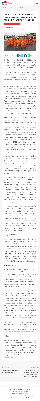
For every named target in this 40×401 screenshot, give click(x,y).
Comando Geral (8, 24)
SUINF (27, 397)
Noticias (17, 24)
